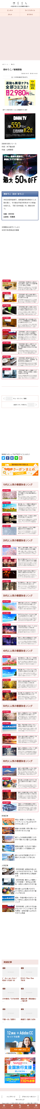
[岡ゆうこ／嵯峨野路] (12, 458)
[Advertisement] (20, 39)
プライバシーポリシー (29, 1096)
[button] (20, 458)
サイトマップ (20, 1099)
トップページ (11, 1096)
